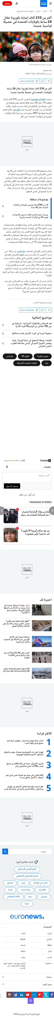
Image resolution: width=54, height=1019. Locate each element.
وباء (46, 363)
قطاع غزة (42, 890)
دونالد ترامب (25, 890)
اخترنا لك (46, 600)
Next (50, 945)
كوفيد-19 (25, 356)
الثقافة (23, 951)
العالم (38, 11)
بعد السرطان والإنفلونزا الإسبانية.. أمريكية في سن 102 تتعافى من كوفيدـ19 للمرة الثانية (32, 325)
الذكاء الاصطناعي (13, 896)
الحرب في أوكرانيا (40, 883)
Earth (22, 939)
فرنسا (10, 890)
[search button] (5, 851)
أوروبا (49, 933)
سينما (30, 896)
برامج (23, 957)
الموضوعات (47, 927)
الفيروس (16, 110)
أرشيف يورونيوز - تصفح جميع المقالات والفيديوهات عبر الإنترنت (14, 966)
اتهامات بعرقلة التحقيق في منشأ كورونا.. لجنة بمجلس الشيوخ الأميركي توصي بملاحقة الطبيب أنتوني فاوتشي (31, 343)
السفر (50, 951)
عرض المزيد (47, 984)
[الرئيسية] (51, 11)
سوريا (27, 903)
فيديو (49, 957)
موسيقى (44, 896)
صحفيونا (48, 963)
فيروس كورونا (42, 356)
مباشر (7, 3)
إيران (23, 883)
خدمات (49, 977)
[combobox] (27, 851)
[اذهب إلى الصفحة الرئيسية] (43, 3)
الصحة (23, 945)
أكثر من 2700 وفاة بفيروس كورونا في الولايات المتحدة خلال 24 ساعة (30, 206)
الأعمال (49, 939)
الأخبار (45, 11)
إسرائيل (10, 883)
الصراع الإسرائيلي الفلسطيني (27, 876)
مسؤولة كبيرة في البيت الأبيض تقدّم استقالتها (32, 333)
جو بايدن (21, 251)
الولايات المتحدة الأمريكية (25, 11)
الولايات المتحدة (38, 99)
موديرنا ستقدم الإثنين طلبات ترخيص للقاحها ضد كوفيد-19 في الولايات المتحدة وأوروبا (30, 216)
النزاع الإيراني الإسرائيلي (27, 869)
